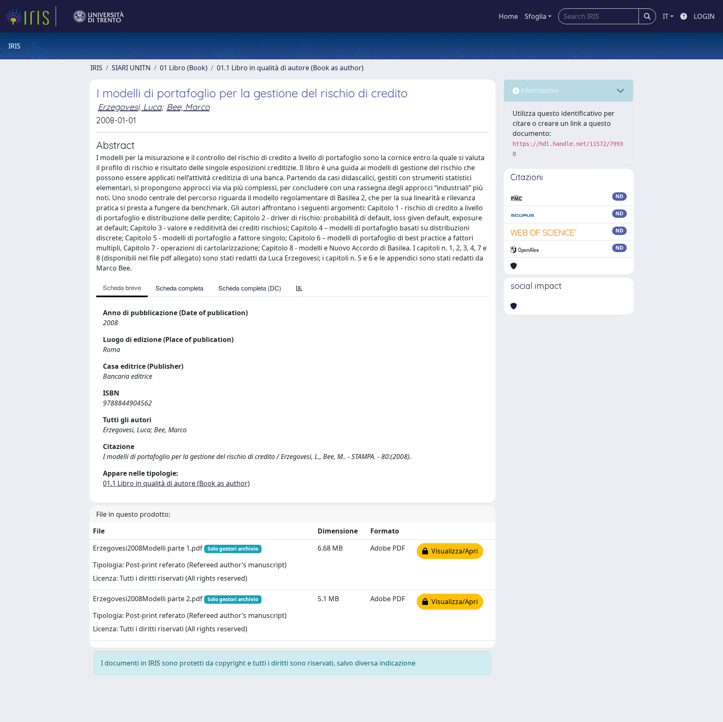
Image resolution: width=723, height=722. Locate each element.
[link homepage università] (99, 16)
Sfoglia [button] (535, 16)
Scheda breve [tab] (122, 287)
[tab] (299, 288)
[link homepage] (30, 16)
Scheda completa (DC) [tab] (249, 287)
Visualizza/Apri (453, 551)
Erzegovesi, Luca (130, 107)
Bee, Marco (188, 107)
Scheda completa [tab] (179, 287)
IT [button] (666, 16)
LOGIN (704, 16)
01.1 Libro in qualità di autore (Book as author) (290, 67)
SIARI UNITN (131, 67)
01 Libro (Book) (184, 67)
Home (508, 16)
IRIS (96, 67)
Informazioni (539, 90)
